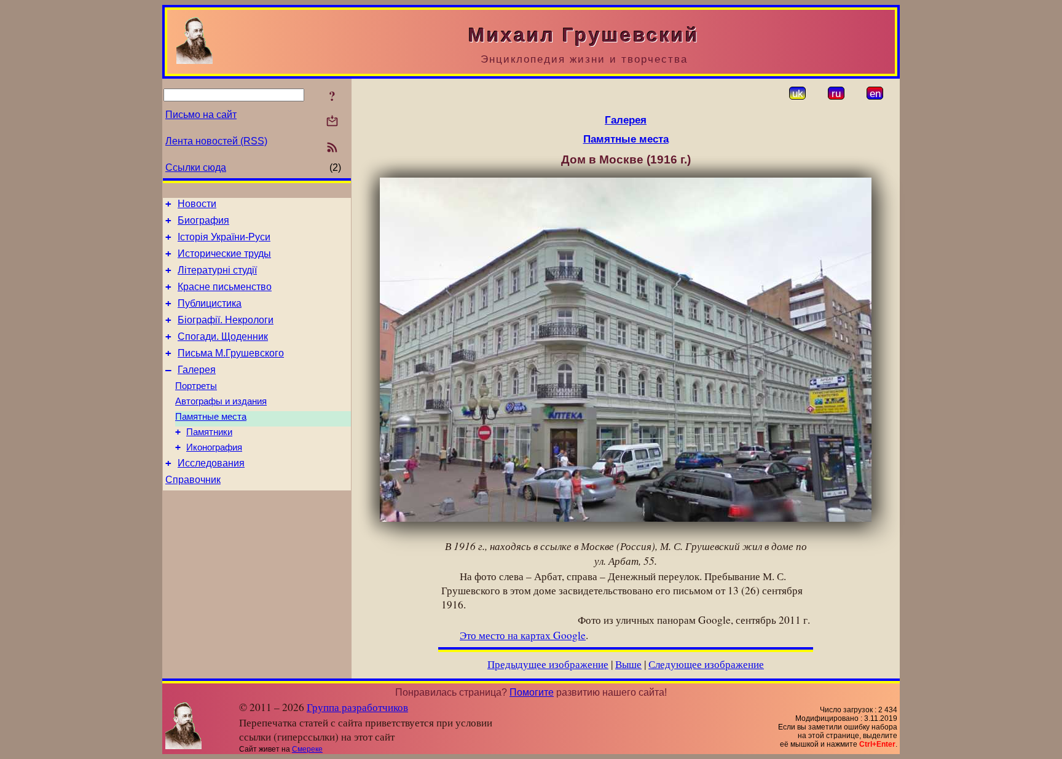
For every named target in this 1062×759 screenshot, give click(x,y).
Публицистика (210, 303)
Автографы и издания (221, 401)
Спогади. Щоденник (223, 336)
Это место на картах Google (523, 635)
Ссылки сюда (195, 167)
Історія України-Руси (224, 237)
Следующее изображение (706, 664)
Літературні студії (217, 270)
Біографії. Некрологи (225, 320)
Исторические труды (224, 253)
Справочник (193, 479)
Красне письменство (225, 286)
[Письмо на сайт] (332, 122)
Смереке (307, 749)
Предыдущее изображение (547, 664)
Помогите (531, 692)
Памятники (209, 432)
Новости (197, 204)
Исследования (211, 463)
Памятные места (210, 417)
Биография (203, 220)
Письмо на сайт (201, 114)
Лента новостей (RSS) (216, 141)
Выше (628, 664)
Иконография (214, 447)
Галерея (197, 369)
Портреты (196, 386)
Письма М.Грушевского (231, 353)
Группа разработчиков (357, 707)
